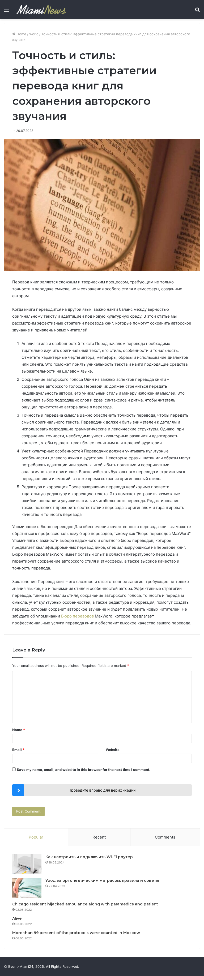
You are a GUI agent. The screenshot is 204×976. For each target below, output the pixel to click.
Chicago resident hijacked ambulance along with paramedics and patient (85, 904)
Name (18, 730)
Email (18, 750)
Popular (36, 837)
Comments (165, 837)
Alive (17, 918)
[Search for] (197, 12)
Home (20, 34)
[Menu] (6, 12)
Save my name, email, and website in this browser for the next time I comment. (83, 769)
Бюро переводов (77, 616)
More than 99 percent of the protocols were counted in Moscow (76, 932)
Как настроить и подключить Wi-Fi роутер (89, 856)
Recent (99, 837)
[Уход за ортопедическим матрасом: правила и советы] (26, 888)
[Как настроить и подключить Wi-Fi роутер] (26, 864)
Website (113, 750)
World (34, 34)
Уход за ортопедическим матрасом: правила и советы (102, 880)
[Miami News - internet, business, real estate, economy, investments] (41, 9)
